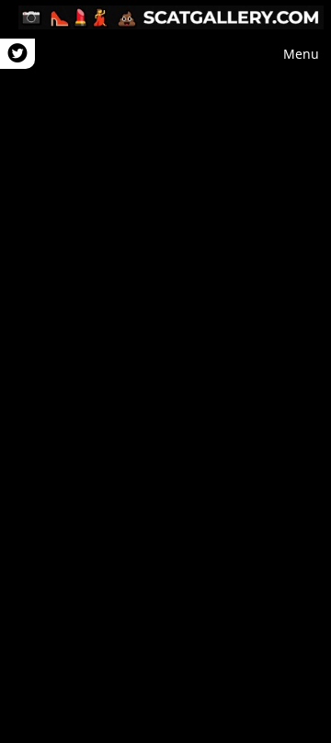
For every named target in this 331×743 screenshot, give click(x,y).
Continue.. (166, 371)
